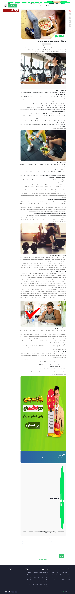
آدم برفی (62, 592)
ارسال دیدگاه (61, 555)
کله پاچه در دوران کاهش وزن (43, 581)
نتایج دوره (45, 6)
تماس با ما (31, 6)
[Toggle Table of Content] (63, 87)
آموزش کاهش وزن (46, 44)
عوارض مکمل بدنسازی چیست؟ (56, 349)
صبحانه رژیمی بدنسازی (57, 128)
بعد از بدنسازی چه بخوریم (56, 374)
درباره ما (35, 6)
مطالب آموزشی (40, 6)
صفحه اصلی (57, 6)
